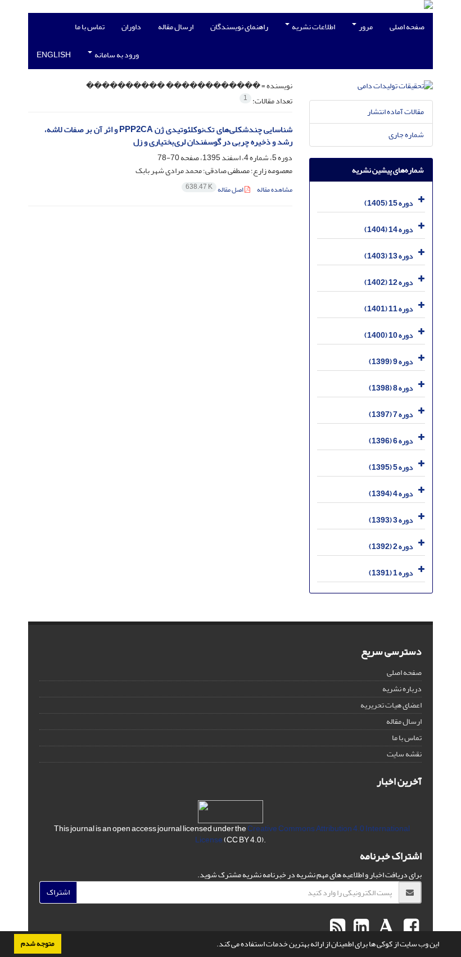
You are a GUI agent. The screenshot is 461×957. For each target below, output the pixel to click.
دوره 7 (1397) (391, 414)
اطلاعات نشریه (313, 26)
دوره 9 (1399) (391, 361)
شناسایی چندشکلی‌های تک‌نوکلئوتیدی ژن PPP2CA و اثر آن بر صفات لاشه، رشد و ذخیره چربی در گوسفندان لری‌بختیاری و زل (168, 136)
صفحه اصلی (407, 26)
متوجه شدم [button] (38, 943)
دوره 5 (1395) (391, 467)
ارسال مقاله (175, 26)
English (54, 54)
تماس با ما (90, 26)
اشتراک (58, 892)
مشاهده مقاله (274, 189)
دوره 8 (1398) (391, 388)
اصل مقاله (215, 189)
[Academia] (385, 927)
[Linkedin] (360, 927)
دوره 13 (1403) (388, 256)
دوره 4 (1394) (391, 493)
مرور (365, 26)
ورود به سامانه (116, 54)
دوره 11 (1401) (388, 308)
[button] (213, 945)
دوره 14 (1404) (388, 229)
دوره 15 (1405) (388, 203)
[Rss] (337, 927)
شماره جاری (406, 134)
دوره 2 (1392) (391, 546)
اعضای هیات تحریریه (391, 705)
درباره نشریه (402, 688)
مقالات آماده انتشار (395, 111)
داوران (131, 26)
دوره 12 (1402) (388, 282)
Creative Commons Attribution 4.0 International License (302, 834)
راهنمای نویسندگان (239, 26)
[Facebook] (410, 927)
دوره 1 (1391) (391, 572)
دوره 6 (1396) (391, 440)
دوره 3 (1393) (391, 520)
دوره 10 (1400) (388, 335)
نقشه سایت (404, 753)
